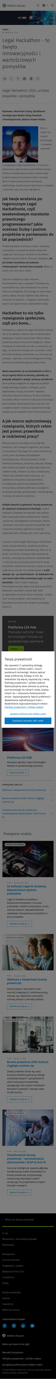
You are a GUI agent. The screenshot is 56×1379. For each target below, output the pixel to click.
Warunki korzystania (12, 1352)
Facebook (4, 1325)
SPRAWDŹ (14, 649)
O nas (5, 1233)
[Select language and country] (45, 5)
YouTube (32, 1325)
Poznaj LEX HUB (16, 773)
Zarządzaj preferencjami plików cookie (28, 714)
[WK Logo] (13, 1335)
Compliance (8, 1277)
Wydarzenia (8, 1244)
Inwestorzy (7, 1304)
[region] (28, 689)
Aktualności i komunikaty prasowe (19, 1239)
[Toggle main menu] (52, 5)
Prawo (5, 1283)
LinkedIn (23, 1325)
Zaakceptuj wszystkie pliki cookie (28, 721)
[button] (5, 78)
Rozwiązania (8, 1254)
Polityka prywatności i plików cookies (21, 1358)
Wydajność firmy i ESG (13, 1271)
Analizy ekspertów (19, 1219)
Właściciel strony (10, 1309)
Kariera (6, 1298)
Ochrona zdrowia (11, 1260)
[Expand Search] (38, 5)
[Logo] (15, 5)
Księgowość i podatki (12, 1265)
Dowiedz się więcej (18, 924)
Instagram (14, 1325)
